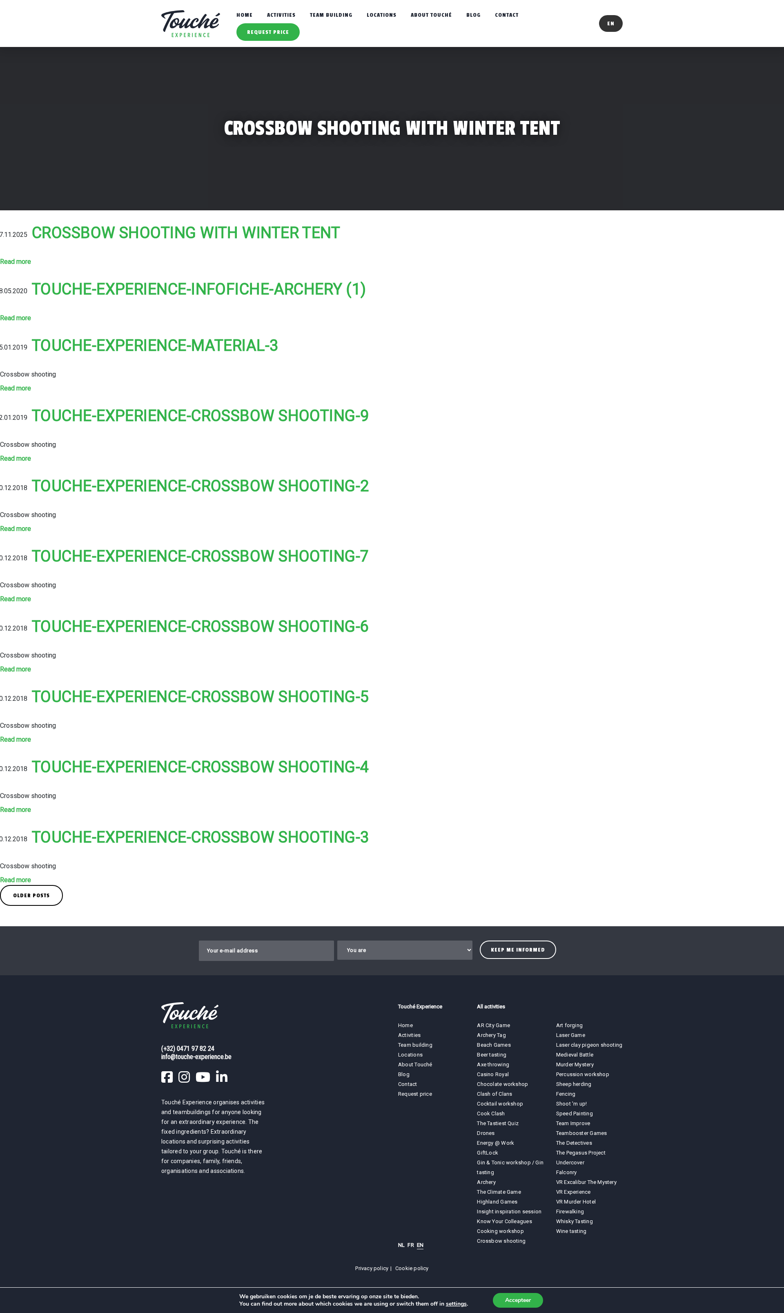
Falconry (566, 1172)
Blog (473, 14)
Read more (15, 261)
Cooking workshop (500, 1231)
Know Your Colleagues (504, 1221)
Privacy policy (371, 1268)
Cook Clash (491, 1113)
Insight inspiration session (509, 1211)
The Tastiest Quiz (498, 1123)
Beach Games (493, 1045)
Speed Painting (574, 1113)
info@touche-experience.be (196, 1057)
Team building (331, 14)
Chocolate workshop (502, 1084)
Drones (485, 1133)
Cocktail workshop (500, 1104)
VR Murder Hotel (576, 1202)
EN (420, 1245)
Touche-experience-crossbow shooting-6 (200, 626)
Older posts (31, 895)
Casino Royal (493, 1074)
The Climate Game (499, 1192)
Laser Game (570, 1035)
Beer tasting (491, 1055)
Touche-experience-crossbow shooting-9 (200, 416)
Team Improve (573, 1123)
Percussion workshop (582, 1074)
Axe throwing (493, 1064)
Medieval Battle (574, 1055)
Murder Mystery (575, 1064)
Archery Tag (491, 1035)
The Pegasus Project (581, 1153)
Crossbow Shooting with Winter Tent (186, 233)
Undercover (570, 1162)
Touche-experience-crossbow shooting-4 (200, 767)
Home (244, 14)
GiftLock (487, 1153)
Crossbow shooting (501, 1241)
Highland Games (497, 1202)
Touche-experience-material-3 (155, 345)
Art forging (569, 1025)
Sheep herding (574, 1084)
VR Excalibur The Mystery (586, 1182)
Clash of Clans (494, 1094)
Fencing (566, 1094)
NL (401, 1245)
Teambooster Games (581, 1133)
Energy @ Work (495, 1143)
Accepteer (518, 1300)
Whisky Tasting (574, 1221)
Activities (281, 14)
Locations (381, 14)
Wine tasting (571, 1231)
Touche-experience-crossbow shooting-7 (200, 556)
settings (456, 1304)
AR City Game (493, 1025)
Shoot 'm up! (571, 1104)
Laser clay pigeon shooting (589, 1045)
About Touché (431, 14)
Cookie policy (412, 1268)
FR (411, 1245)
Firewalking (570, 1211)
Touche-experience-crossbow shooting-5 (200, 697)
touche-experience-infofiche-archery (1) (199, 289)
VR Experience (574, 1192)
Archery (486, 1182)
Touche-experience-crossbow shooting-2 (200, 486)
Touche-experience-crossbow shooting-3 (200, 837)
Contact (507, 14)
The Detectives (574, 1143)
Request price (268, 32)
